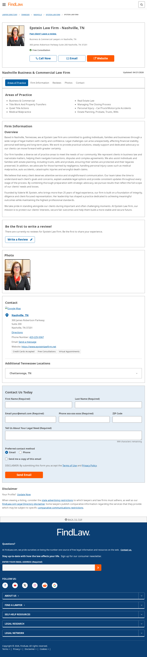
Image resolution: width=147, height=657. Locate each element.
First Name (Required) (17, 398)
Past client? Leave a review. (43, 33)
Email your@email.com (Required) (24, 413)
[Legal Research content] (141, 624)
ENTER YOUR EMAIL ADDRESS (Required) (22, 561)
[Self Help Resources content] (141, 614)
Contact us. (126, 549)
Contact (80, 82)
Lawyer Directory (9, 14)
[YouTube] (15, 585)
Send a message (27, 341)
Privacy (16, 649)
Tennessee (25, 14)
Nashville (38, 14)
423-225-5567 (36, 337)
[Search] (141, 4)
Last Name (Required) (87, 398)
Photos (68, 82)
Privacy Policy (89, 465)
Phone (26, 452)
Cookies (44, 649)
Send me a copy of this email (25, 459)
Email (12, 452)
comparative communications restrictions (60, 507)
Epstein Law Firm (53, 14)
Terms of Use (69, 465)
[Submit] (98, 567)
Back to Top (75, 519)
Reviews (57, 82)
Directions (17, 332)
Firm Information (39, 82)
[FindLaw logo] (16, 4)
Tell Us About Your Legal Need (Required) (28, 428)
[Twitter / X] (25, 585)
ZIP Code (117, 413)
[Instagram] (35, 585)
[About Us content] (141, 596)
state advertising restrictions (57, 500)
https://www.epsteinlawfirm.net (39, 346)
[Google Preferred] (54, 585)
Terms (5, 649)
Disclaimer (30, 649)
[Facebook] (5, 585)
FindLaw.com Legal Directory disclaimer (23, 504)
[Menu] (4, 4)
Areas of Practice (16, 82)
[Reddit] (45, 585)
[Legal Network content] (141, 633)
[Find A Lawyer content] (141, 605)
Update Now (24, 494)
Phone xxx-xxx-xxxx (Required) (76, 413)
